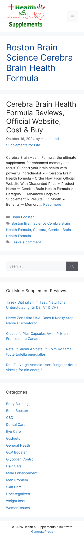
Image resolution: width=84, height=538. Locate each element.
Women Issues (18, 508)
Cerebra (39, 230)
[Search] (72, 266)
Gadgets (13, 438)
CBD (9, 418)
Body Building (17, 404)
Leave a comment (26, 242)
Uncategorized (18, 494)
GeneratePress (42, 532)
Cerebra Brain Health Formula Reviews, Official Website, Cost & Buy (41, 117)
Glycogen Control (20, 459)
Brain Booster (23, 217)
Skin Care (14, 487)
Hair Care (14, 466)
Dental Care (15, 425)
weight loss (15, 501)
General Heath (18, 445)
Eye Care (13, 431)
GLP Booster (16, 452)
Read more (52, 204)
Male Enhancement (22, 473)
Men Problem (17, 480)
